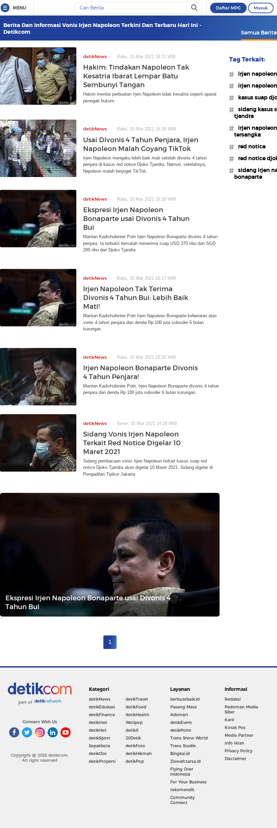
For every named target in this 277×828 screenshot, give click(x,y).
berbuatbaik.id (185, 699)
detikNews (99, 699)
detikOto (98, 753)
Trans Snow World (189, 738)
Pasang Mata (183, 706)
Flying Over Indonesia (181, 772)
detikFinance (102, 714)
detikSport (99, 738)
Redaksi (233, 699)
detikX (132, 730)
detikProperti (102, 761)
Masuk (261, 7)
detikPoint (180, 730)
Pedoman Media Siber (241, 709)
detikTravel (137, 699)
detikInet (98, 722)
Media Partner (239, 735)
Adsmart (179, 714)
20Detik (133, 738)
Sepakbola (99, 745)
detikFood (136, 706)
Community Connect (182, 800)
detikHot (97, 730)
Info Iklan (234, 743)
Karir (229, 719)
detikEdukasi (102, 706)
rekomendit (182, 789)
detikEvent (181, 722)
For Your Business (188, 781)
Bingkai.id (180, 753)
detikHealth (137, 714)
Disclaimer (235, 758)
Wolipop (134, 722)
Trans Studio (183, 745)
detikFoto (135, 745)
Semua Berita (259, 32)
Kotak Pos (235, 727)
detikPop (135, 761)
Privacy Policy (238, 750)
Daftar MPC (228, 7)
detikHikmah (139, 753)
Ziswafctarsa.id (185, 761)
